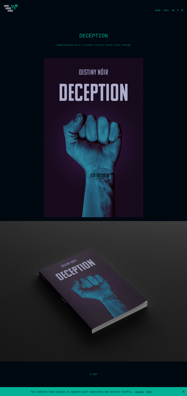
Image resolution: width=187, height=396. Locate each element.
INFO (166, 10)
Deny (149, 391)
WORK (157, 10)
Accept (139, 391)
